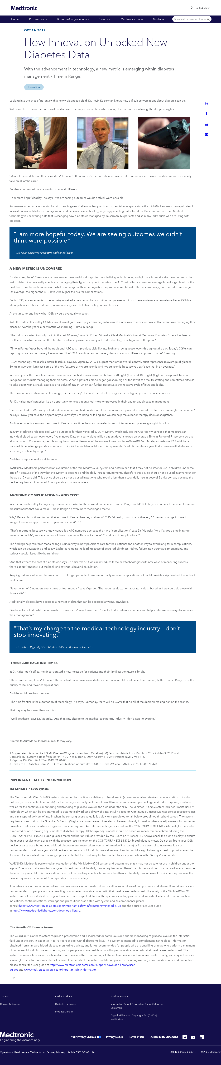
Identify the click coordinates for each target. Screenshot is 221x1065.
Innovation (34, 87)
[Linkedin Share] (206, 124)
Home (15, 19)
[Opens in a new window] (184, 1038)
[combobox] (202, 8)
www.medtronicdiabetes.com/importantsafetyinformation (60, 969)
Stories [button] (103, 19)
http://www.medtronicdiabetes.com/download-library (46, 910)
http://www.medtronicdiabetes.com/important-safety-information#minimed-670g (70, 905)
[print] (206, 103)
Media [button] (157, 19)
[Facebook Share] (206, 114)
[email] (206, 134)
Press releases (38, 19)
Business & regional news (73, 19)
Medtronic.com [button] (131, 19)
